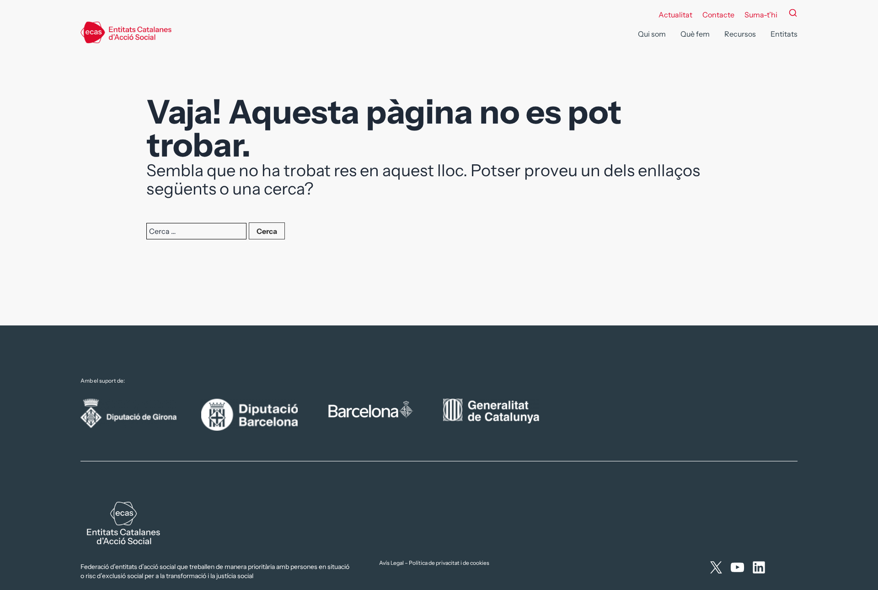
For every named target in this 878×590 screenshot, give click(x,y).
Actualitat (675, 14)
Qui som (652, 33)
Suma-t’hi (760, 14)
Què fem (695, 33)
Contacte (718, 14)
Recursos (740, 33)
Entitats (784, 33)
